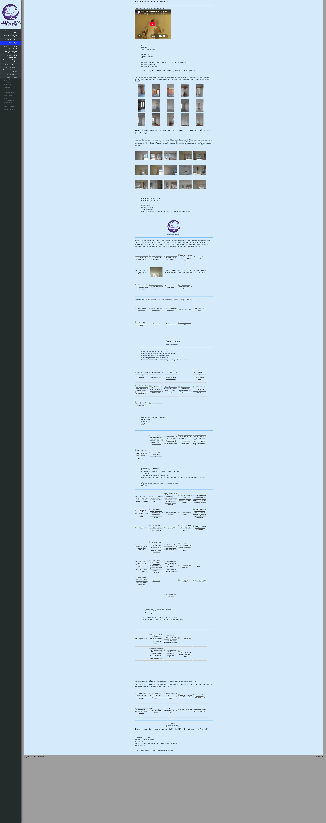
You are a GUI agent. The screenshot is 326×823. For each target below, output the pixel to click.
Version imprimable (31, 756)
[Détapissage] (185, 90)
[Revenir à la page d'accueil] (174, 226)
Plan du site (41, 756)
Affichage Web (319, 756)
